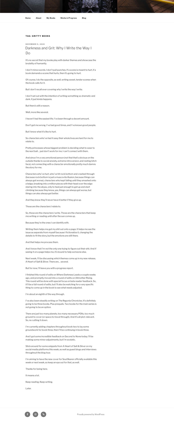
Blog (84, 18)
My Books (50, 18)
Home (28, 18)
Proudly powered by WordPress (90, 414)
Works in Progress (68, 18)
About (38, 18)
